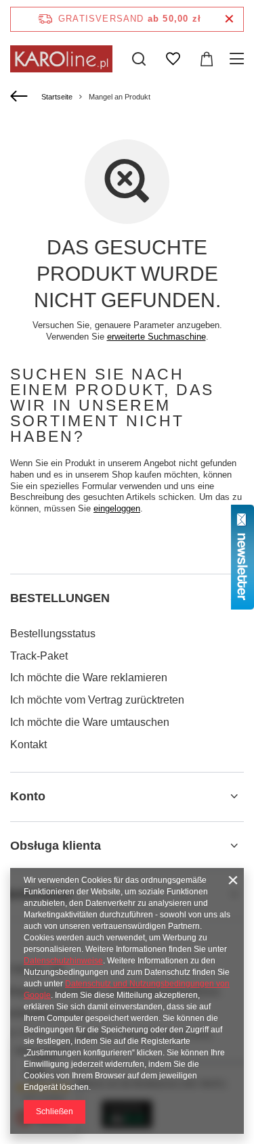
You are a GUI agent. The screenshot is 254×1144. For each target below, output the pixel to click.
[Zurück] (20, 97)
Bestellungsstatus (53, 633)
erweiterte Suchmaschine (156, 336)
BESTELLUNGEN (60, 598)
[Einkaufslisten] (173, 59)
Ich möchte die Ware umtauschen (89, 722)
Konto (27, 796)
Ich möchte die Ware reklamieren (88, 677)
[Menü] (239, 59)
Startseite (56, 97)
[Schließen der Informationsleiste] (229, 19)
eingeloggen (116, 508)
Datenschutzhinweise (63, 960)
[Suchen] (139, 59)
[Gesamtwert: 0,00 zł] (207, 59)
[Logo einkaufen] (61, 58)
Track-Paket (39, 656)
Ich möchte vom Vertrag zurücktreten (97, 700)
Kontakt (28, 744)
